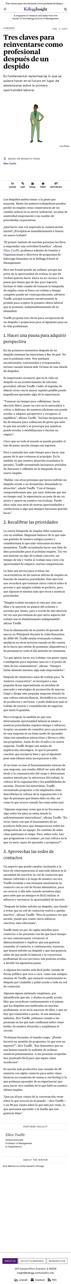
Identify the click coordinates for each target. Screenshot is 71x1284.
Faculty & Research (32, 1261)
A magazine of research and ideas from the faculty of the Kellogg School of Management (35, 17)
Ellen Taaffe (9, 163)
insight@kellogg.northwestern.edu (35, 1272)
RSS (54, 1279)
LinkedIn (23, 1279)
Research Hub (57, 1261)
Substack (40, 1279)
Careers (9, 28)
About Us (10, 1261)
